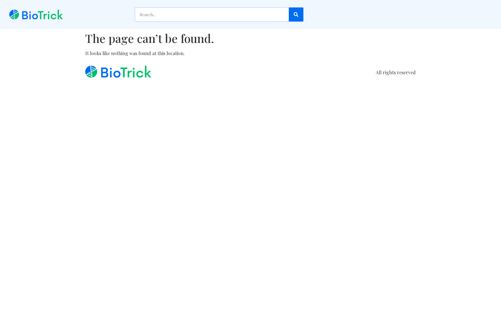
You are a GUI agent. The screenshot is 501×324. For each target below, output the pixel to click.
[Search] (296, 14)
